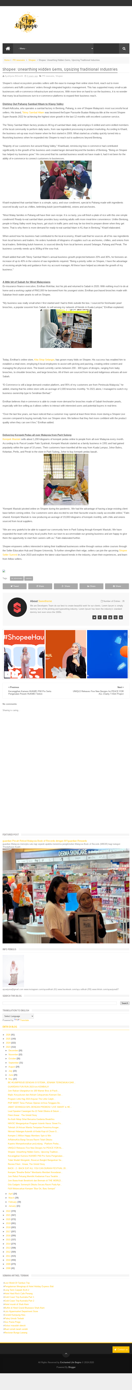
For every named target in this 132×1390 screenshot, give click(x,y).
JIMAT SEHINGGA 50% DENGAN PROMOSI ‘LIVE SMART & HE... (40, 1107)
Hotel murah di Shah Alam (17, 1304)
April (11, 1194)
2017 (8, 1231)
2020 (8, 1219)
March (12, 1198)
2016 (8, 1235)
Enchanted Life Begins (70, 1362)
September (14, 1063)
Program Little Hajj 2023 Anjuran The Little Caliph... (32, 1099)
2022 (8, 1211)
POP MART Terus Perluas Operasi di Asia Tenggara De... (35, 1103)
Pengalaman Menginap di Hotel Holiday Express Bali (29, 1286)
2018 (8, 1227)
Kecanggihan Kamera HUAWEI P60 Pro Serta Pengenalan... (36, 1156)
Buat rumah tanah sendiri (16, 1329)
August (12, 1067)
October (13, 1058)
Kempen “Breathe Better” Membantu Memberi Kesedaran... (35, 1172)
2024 (8, 1043)
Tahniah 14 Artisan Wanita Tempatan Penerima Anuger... (34, 1127)
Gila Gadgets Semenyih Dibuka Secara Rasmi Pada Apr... (35, 1184)
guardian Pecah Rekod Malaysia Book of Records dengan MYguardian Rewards (45, 840)
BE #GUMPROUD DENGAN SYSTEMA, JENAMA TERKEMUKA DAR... (42, 1082)
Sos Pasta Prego (12, 1322)
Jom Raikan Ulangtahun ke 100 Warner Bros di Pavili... (33, 1091)
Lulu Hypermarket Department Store (21, 1311)
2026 (8, 1035)
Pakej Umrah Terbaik (14, 1318)
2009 (8, 1264)
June (11, 1075)
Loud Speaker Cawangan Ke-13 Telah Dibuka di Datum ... (34, 1111)
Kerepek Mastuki (11, 439)
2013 (8, 1248)
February (13, 1202)
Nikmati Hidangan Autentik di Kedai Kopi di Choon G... (33, 1131)
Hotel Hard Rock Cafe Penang (19, 1293)
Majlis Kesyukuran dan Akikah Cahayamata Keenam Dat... (35, 1095)
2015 (8, 1239)
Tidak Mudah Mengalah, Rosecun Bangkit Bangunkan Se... (35, 1160)
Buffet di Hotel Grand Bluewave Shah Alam (25, 1308)
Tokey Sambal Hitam (33, 112)
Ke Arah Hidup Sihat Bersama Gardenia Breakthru (31, 1119)
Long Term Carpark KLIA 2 (17, 1290)
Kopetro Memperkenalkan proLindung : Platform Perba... (34, 1143)
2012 (8, 1252)
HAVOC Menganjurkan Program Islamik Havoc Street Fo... (35, 1123)
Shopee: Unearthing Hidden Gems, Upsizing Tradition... (34, 1152)
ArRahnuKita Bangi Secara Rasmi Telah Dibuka (30, 1139)
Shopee (32, 60)
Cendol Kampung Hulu (15, 1315)
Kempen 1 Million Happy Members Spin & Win (29, 1135)
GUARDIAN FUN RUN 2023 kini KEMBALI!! (28, 1087)
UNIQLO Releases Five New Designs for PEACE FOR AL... (36, 1148)
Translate (24, 1020)
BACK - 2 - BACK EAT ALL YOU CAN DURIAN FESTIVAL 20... (37, 1168)
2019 (8, 1223)
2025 (8, 1039)
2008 (8, 1268)
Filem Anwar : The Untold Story (22, 1115)
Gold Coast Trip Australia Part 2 (19, 1301)
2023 (8, 1047)
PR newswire (19, 60)
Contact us (122, 1349)
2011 (8, 1256)
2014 (8, 1244)
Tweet (16, 586)
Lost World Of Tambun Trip (17, 1283)
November (14, 1054)
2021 (8, 1215)
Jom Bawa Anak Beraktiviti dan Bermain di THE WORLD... (35, 1180)
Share (41, 586)
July (11, 1071)
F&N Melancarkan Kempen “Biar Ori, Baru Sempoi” (31, 1188)
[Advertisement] (66, 805)
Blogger (71, 1367)
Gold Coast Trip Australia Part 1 (19, 1297)
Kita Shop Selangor (44, 359)
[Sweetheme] (94, 617)
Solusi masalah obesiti (15, 1325)
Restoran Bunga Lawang (16, 1332)
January (13, 1206)
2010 (8, 1260)
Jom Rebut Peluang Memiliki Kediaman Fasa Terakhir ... (34, 1176)
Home (7, 60)
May (11, 1079)
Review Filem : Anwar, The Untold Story (26, 1164)
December (14, 1050)
